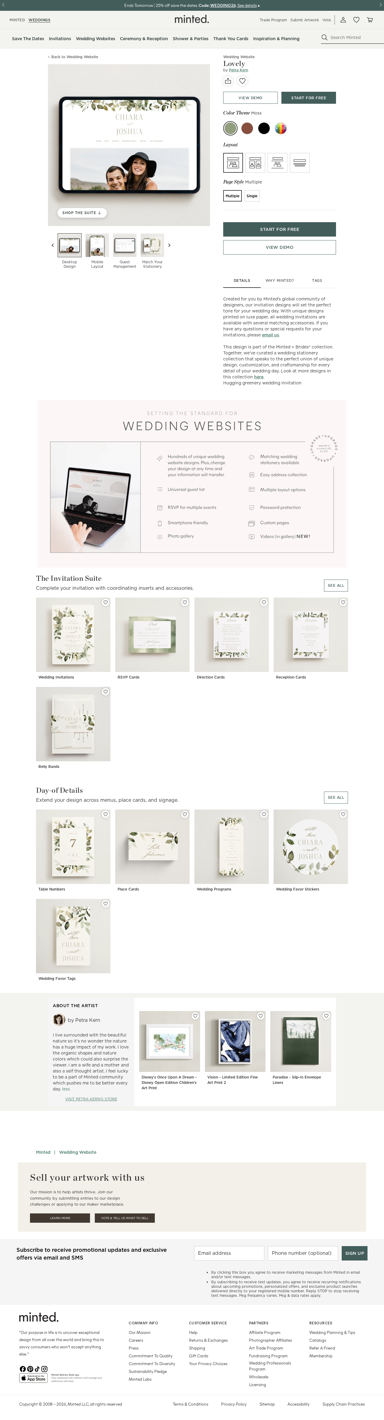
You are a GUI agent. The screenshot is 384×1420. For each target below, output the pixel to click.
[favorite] (242, 81)
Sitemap (267, 1404)
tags (317, 280)
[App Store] (33, 1380)
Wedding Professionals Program (270, 1366)
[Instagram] (44, 1368)
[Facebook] (22, 1368)
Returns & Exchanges (208, 1340)
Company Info (143, 1322)
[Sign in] (343, 20)
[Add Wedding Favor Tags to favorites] (105, 903)
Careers (136, 1340)
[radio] (233, 163)
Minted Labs (140, 1379)
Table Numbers (51, 889)
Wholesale (258, 1377)
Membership (320, 1356)
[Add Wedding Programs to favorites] (264, 814)
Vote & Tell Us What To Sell (124, 1218)
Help (193, 1332)
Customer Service (208, 1322)
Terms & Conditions (190, 1404)
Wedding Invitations (56, 677)
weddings (39, 20)
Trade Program (273, 20)
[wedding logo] (192, 19)
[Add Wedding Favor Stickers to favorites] (343, 814)
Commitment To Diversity (152, 1363)
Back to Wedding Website (74, 57)
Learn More (60, 1218)
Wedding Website (77, 1152)
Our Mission (140, 1332)
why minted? (280, 280)
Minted (43, 1152)
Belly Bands (48, 766)
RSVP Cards (129, 677)
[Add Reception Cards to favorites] (343, 602)
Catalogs (317, 1340)
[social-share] (228, 81)
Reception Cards (291, 677)
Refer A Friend (322, 1348)
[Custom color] (281, 128)
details (242, 280)
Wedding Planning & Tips (332, 1332)
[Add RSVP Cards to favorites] (184, 602)
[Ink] (264, 128)
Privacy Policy (234, 1404)
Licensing (257, 1384)
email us (270, 335)
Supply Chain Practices (343, 1404)
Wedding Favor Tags (57, 978)
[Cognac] (247, 128)
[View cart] (369, 20)
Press (134, 1348)
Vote (326, 20)
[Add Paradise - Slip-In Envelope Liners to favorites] (326, 1015)
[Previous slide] (53, 245)
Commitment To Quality (150, 1356)
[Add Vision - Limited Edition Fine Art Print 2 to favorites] (260, 1015)
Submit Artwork (304, 20)
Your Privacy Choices (208, 1363)
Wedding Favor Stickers (297, 889)
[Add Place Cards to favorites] (184, 814)
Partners (258, 1322)
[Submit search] (324, 37)
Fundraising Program (268, 1356)
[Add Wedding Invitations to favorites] (105, 602)
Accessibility (298, 1404)
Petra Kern (238, 70)
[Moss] (230, 128)
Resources (320, 1322)
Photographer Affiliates (270, 1340)
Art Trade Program (266, 1348)
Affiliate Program (264, 1332)
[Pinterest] (30, 1368)
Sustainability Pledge (148, 1371)
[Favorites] (356, 20)
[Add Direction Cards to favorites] (264, 602)
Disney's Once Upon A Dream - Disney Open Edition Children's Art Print (169, 1082)
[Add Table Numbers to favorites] (105, 814)
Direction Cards (211, 677)
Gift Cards (198, 1356)
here (258, 376)
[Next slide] (169, 245)
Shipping (197, 1348)
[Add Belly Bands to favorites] (105, 691)
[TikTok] (37, 1368)
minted (17, 20)
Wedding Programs (214, 889)
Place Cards (128, 889)
